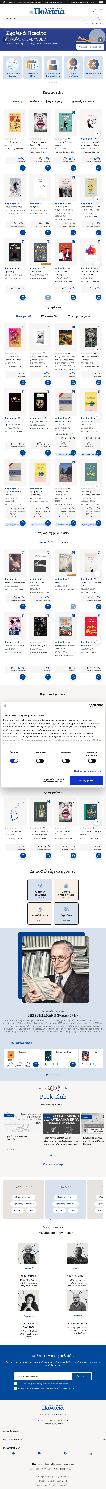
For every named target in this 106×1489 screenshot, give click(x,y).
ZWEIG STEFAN (61, 586)
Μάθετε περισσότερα (21, 1042)
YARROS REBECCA (37, 363)
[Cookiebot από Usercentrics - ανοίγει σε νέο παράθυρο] (91, 706)
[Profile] (94, 10)
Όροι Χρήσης (41, 1485)
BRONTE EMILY (11, 586)
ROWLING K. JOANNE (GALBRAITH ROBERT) (65, 364)
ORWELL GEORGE (12, 428)
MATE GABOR (86, 213)
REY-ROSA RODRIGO (38, 210)
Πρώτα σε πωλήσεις (23, 1197)
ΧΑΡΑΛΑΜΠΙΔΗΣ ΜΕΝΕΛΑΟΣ (62, 214)
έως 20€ (17, 1210)
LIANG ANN (10, 649)
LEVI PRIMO (35, 589)
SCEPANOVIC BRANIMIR (15, 210)
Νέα (31, 1210)
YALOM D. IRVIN (88, 589)
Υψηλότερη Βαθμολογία (23, 1204)
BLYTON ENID (61, 148)
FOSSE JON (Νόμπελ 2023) (63, 499)
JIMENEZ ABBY (87, 649)
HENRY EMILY (61, 652)
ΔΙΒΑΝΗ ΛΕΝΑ (61, 278)
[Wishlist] (89, 10)
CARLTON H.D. (36, 649)
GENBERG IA (10, 145)
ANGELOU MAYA (88, 148)
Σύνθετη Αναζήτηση (92, 23)
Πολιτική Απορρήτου (61, 1485)
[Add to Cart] (23, 168)
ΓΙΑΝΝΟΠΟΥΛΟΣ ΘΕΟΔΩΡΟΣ (62, 429)
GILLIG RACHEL (87, 363)
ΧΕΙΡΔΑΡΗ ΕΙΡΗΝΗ (38, 148)
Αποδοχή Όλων (86, 780)
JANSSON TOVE (87, 428)
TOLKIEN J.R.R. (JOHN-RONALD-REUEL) (90, 499)
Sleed (64, 1480)
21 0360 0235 (98, 2)
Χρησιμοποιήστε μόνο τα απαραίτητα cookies (52, 780)
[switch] (40, 761)
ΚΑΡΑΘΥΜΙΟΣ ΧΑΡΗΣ (14, 275)
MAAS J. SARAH (11, 363)
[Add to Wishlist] (23, 112)
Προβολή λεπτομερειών (86, 771)
